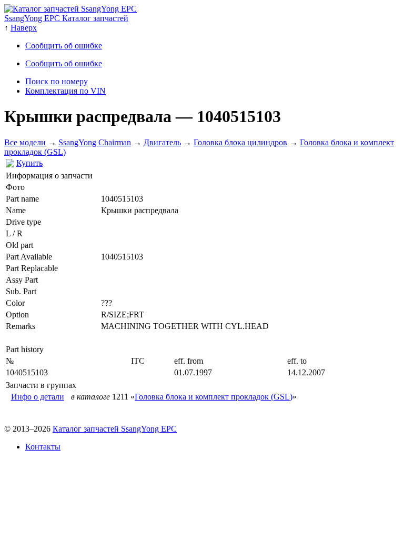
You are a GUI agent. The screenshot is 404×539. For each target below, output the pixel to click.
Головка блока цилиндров (240, 142)
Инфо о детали (37, 396)
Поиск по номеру (56, 81)
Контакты (42, 446)
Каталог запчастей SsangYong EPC (115, 428)
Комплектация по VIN (65, 90)
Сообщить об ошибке (63, 45)
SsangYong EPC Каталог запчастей (66, 18)
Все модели (25, 142)
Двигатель (162, 142)
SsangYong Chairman (94, 142)
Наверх (24, 27)
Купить (29, 162)
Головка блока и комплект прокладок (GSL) (213, 396)
